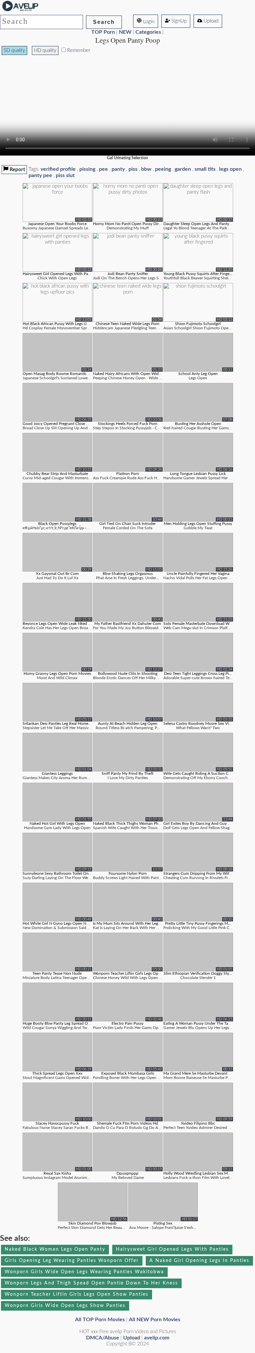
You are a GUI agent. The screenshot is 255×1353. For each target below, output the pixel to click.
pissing (87, 169)
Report (16, 169)
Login (148, 21)
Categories (148, 32)
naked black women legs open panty (55, 1249)
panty (118, 169)
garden (183, 169)
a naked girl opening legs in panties (199, 1260)
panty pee (40, 175)
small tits (205, 169)
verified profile (58, 169)
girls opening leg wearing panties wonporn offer (72, 1260)
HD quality (45, 50)
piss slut (65, 175)
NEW (125, 32)
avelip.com (156, 1337)
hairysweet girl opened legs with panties (172, 1249)
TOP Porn (103, 32)
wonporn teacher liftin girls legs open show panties (76, 1294)
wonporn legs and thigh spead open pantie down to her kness (91, 1283)
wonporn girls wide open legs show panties (65, 1305)
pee (103, 169)
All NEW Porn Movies (154, 1319)
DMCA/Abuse (102, 1337)
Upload (210, 21)
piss (132, 169)
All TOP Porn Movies (100, 1319)
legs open (230, 169)
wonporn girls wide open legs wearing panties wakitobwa (84, 1272)
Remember (78, 50)
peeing (163, 169)
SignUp (178, 21)
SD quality (14, 50)
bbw (146, 169)
